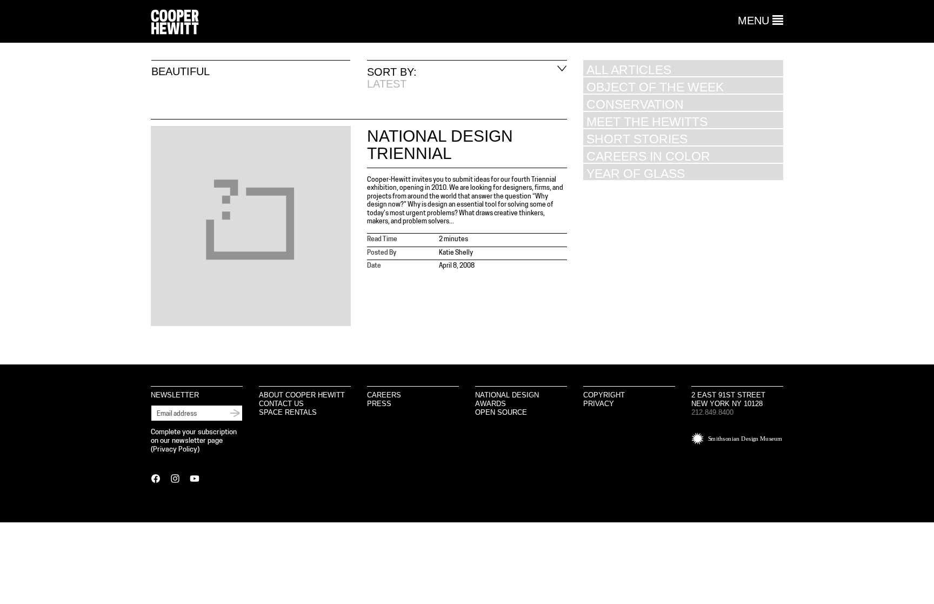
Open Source (501, 412)
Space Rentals (288, 412)
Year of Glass (635, 173)
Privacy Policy (175, 449)
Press (379, 404)
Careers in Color (648, 156)
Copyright (604, 395)
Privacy (598, 404)
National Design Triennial (440, 144)
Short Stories (637, 138)
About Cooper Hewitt (302, 395)
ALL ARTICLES (628, 69)
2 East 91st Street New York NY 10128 (728, 399)
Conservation (635, 104)
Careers (384, 395)
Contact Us (281, 404)
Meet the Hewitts (647, 121)
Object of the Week (655, 87)
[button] (760, 21)
